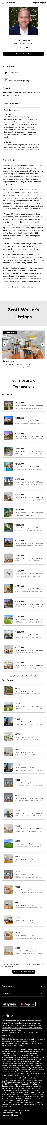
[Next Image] (42, 345)
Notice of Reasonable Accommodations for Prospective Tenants (21, 1099)
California (27, 964)
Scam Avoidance (25, 1023)
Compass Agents (16, 964)
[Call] (20, 47)
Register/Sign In (39, 3)
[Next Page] (40, 675)
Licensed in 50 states (10, 1115)
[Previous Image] (4, 345)
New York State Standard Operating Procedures (23, 1097)
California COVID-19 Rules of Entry (29, 1028)
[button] (2, 2)
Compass (5, 964)
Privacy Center (13, 1023)
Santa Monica (38, 964)
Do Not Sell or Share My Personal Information (18, 1021)
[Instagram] (4, 1015)
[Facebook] (8, 1015)
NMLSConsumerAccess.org (11, 1113)
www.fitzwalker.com (26, 287)
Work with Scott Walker (23, 54)
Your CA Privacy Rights (13, 1030)
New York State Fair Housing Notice (19, 1096)
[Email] (27, 47)
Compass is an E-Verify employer (21, 1025)
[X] (13, 1015)
